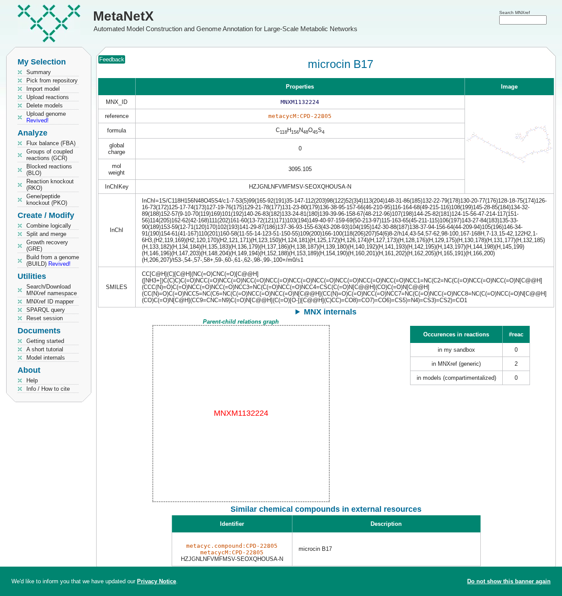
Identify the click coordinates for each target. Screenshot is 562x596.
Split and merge (46, 234)
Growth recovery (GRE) (47, 245)
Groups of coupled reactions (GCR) (49, 154)
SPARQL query (45, 310)
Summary (38, 72)
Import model (43, 89)
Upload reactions (47, 97)
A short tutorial (44, 349)
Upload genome (46, 117)
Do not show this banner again (509, 581)
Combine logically (48, 225)
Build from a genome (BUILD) (52, 260)
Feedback (111, 59)
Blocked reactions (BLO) (49, 169)
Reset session (44, 318)
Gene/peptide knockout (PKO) (46, 199)
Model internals (45, 357)
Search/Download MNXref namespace (51, 289)
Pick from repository (52, 80)
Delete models (44, 105)
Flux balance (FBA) (51, 143)
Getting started (45, 341)
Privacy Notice (156, 581)
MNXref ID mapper (50, 301)
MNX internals (330, 311)
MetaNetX (123, 16)
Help (32, 380)
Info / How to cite (48, 388)
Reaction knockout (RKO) (50, 184)
